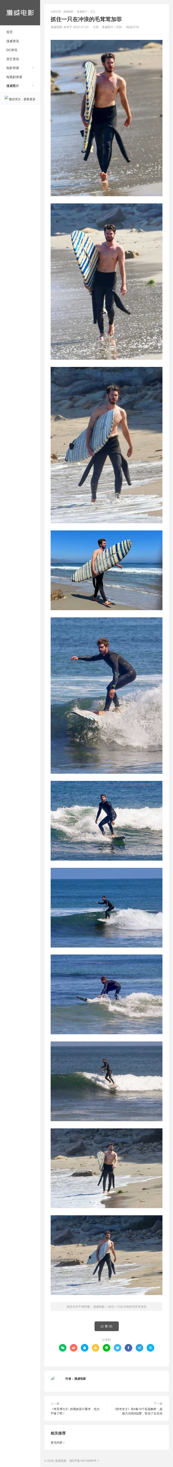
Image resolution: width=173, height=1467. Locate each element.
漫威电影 (20, 12)
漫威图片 (12, 85)
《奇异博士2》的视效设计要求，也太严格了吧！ (75, 1411)
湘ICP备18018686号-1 (84, 1460)
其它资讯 (12, 59)
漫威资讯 (12, 41)
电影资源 (12, 67)
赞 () (106, 1326)
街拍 (119, 27)
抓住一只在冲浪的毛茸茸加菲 (127, 1306)
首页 (9, 32)
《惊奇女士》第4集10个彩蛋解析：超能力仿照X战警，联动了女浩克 (137, 1411)
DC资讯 (11, 49)
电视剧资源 (14, 76)
